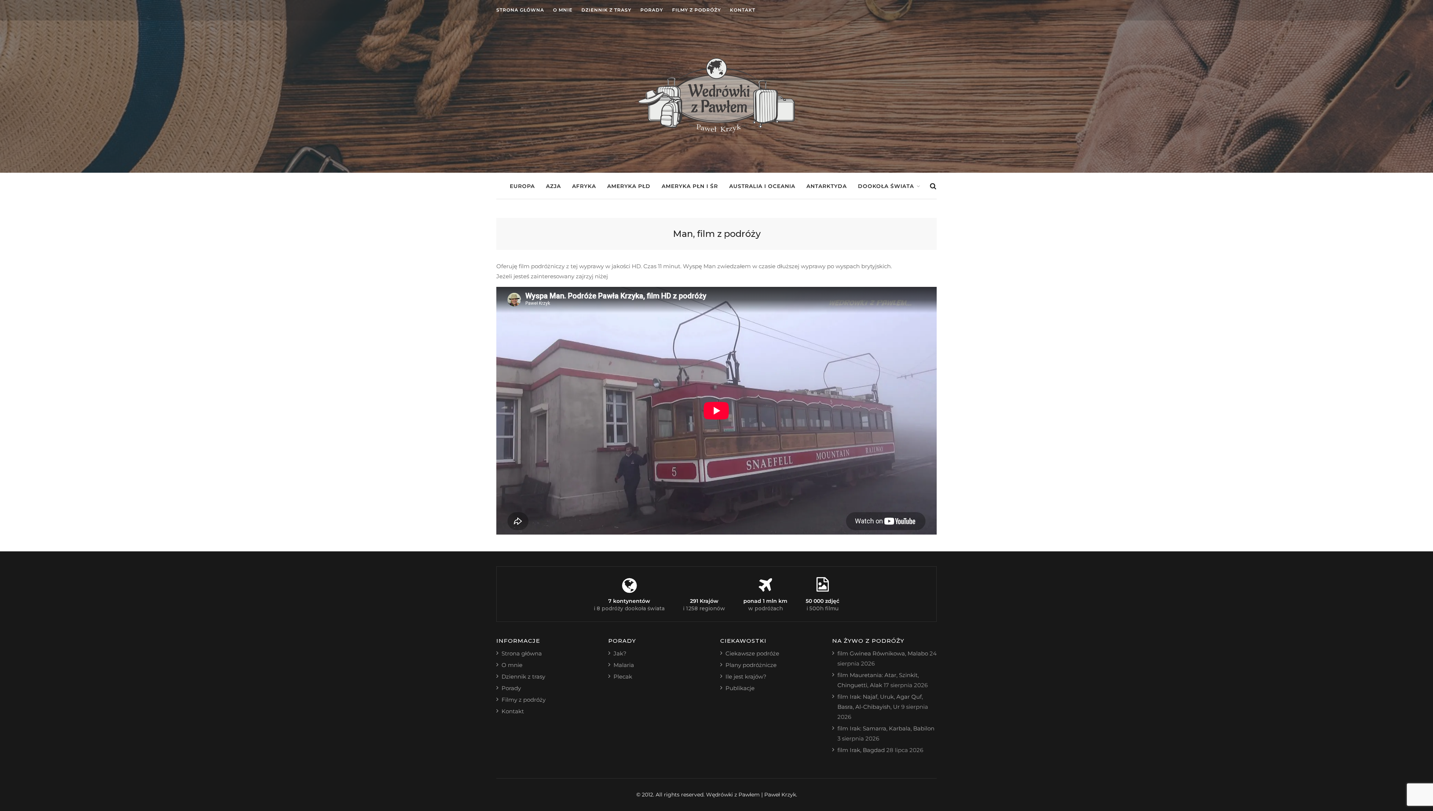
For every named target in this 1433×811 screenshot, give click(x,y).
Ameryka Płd (628, 186)
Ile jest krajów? (746, 676)
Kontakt (742, 10)
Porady (651, 10)
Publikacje (740, 688)
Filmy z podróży (696, 10)
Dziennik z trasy (606, 10)
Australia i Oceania (762, 186)
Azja (553, 186)
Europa (522, 186)
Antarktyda (826, 186)
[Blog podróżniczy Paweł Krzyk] (716, 130)
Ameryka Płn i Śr (690, 186)
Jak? (620, 653)
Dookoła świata (886, 186)
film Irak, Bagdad (861, 750)
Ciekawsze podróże (752, 653)
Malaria (624, 664)
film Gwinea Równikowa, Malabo (882, 653)
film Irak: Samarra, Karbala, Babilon (885, 728)
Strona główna (520, 10)
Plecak (623, 676)
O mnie (562, 10)
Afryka (584, 186)
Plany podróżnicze (751, 664)
